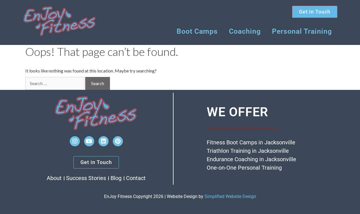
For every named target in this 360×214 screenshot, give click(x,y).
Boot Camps (197, 31)
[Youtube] (89, 141)
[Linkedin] (103, 141)
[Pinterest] (118, 141)
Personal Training (302, 31)
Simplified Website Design (230, 196)
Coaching (245, 31)
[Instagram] (75, 141)
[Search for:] (54, 83)
